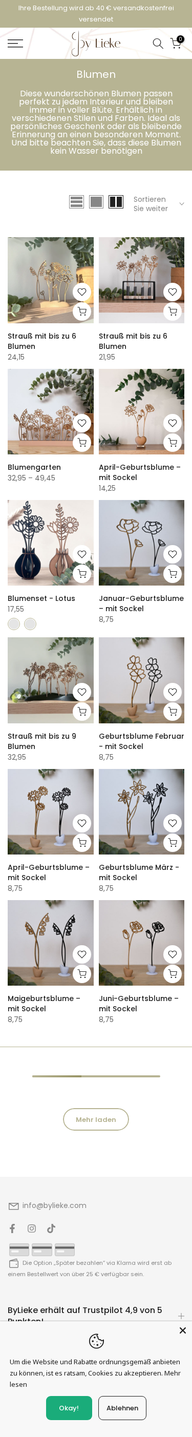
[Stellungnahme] (96, 14)
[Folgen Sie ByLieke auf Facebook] (12, 1228)
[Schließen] (183, 1330)
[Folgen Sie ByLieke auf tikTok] (51, 1228)
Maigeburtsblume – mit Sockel (44, 1003)
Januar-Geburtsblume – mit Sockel (141, 603)
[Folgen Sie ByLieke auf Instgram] (31, 1228)
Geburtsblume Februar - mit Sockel (141, 741)
